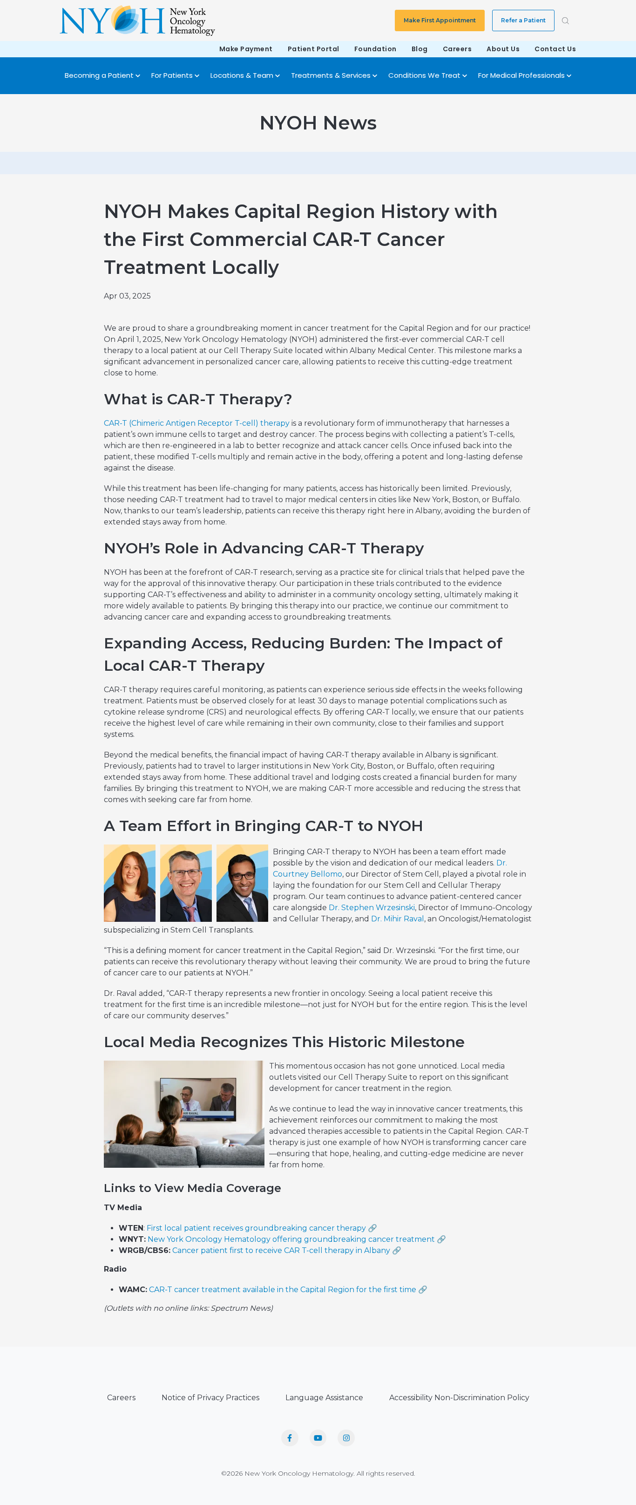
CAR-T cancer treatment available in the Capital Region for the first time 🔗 (288, 1289)
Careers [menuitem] (121, 1397)
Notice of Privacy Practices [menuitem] (210, 1397)
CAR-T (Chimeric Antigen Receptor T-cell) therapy (197, 423)
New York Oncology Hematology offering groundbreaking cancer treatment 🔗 (297, 1239)
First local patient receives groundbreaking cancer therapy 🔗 (262, 1228)
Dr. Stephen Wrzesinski (372, 907)
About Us (503, 49)
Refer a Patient (523, 20)
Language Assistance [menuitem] (324, 1397)
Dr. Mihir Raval (397, 918)
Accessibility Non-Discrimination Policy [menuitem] (459, 1397)
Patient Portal (313, 49)
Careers (457, 49)
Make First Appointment (440, 20)
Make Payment (246, 49)
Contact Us (555, 49)
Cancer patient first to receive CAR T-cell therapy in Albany (281, 1250)
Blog (420, 49)
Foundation (375, 49)
